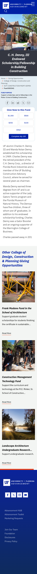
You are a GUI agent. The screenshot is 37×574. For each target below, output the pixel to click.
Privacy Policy (11, 541)
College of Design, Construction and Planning (15, 82)
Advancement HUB (13, 510)
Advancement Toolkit (14, 514)
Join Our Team (11, 529)
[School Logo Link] (11, 5)
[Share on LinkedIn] (13, 103)
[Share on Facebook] (8, 103)
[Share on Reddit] (18, 103)
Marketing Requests (14, 518)
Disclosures (10, 537)
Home (3, 78)
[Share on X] (23, 103)
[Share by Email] (29, 103)
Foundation (10, 533)
